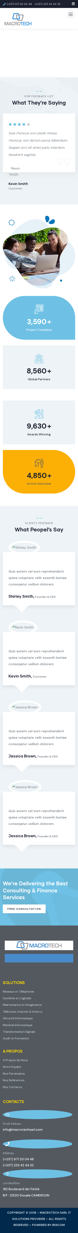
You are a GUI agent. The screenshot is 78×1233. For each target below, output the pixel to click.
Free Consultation (24, 908)
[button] (73, 155)
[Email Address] (37, 1114)
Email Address (12, 1124)
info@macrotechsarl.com (23, 1129)
